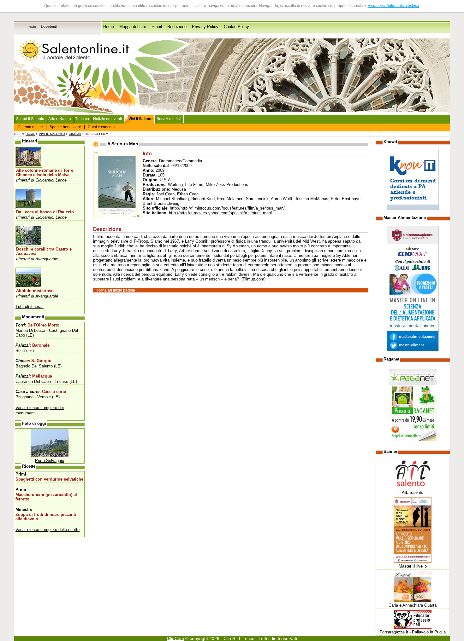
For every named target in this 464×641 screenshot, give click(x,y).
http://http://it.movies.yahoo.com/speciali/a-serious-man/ (220, 213)
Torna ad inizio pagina (116, 290)
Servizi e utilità (169, 119)
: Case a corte (40, 392)
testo (32, 26)
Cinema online (30, 127)
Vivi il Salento (52, 134)
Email (157, 27)
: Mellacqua (33, 376)
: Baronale (32, 345)
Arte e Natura (59, 119)
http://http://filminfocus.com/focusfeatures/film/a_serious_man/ (227, 208)
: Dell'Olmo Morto (37, 325)
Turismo (82, 119)
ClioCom (175, 638)
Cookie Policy (236, 27)
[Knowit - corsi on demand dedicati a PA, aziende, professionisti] (413, 208)
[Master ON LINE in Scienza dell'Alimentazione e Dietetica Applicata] (413, 350)
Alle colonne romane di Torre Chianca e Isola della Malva (44, 172)
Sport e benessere (65, 127)
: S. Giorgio (33, 361)
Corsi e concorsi (102, 127)
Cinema (75, 134)
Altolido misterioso (35, 291)
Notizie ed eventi (107, 119)
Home (108, 27)
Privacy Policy (205, 27)
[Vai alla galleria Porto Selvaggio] (49, 455)
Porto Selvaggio (49, 460)
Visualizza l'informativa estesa (393, 5)
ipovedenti (49, 26)
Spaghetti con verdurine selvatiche (49, 479)
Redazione (177, 27)
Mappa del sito (132, 27)
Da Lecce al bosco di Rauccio (45, 212)
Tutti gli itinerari (29, 306)
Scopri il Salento (30, 119)
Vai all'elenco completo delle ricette (47, 529)
